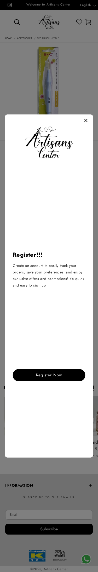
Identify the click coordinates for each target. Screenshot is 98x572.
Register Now (49, 375)
